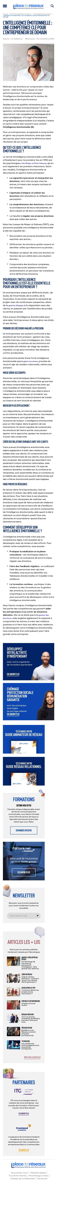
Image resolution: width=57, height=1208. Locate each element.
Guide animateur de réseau (23, 733)
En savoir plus (13, 674)
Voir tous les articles (32, 1057)
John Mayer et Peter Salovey (33, 163)
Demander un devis (24, 830)
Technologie (25, 1041)
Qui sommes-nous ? (20, 1173)
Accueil (5, 14)
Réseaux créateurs (27, 1014)
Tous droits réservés (18, 1175)
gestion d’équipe (15, 305)
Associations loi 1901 (28, 988)
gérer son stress (30, 361)
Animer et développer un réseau (20, 14)
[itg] (23, 1094)
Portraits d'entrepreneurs (30, 1001)
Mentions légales (38, 1173)
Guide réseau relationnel (23, 765)
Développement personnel (42, 14)
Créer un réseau (26, 974)
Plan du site (42, 1178)
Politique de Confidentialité (23, 1178)
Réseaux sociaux (26, 1028)
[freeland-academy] (23, 1130)
